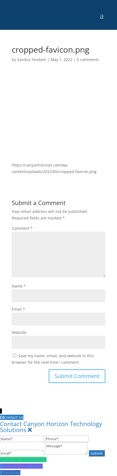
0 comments (88, 59)
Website (19, 332)
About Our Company (24, 466)
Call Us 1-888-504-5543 (26, 459)
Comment (22, 228)
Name (19, 286)
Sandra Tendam (31, 59)
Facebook (12, 472)
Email (18, 309)
